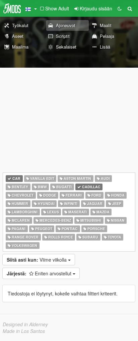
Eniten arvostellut (40, 273)
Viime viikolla (37, 259)
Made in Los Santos (24, 331)
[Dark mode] (119, 8)
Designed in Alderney (25, 324)
